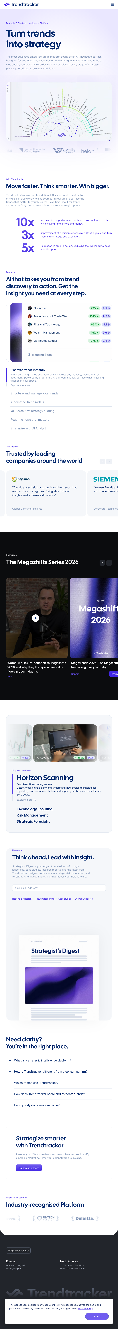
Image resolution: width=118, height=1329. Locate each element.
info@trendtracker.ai (18, 1247)
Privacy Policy (85, 1308)
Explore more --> (26, 796)
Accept (97, 1316)
